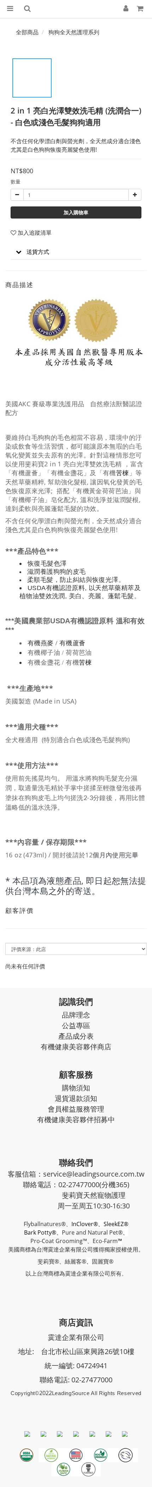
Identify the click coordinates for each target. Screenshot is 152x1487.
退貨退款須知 (76, 1098)
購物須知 (76, 1087)
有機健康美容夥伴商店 (76, 1046)
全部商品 (27, 32)
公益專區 (76, 1025)
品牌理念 (76, 1015)
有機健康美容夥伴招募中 (76, 1119)
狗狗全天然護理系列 (73, 32)
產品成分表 (76, 1036)
